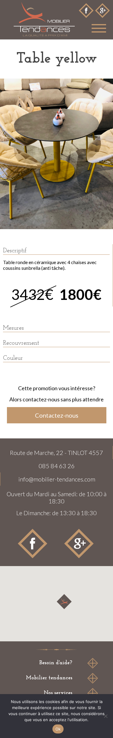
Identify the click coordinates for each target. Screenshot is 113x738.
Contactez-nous (56, 415)
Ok (58, 729)
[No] (105, 716)
